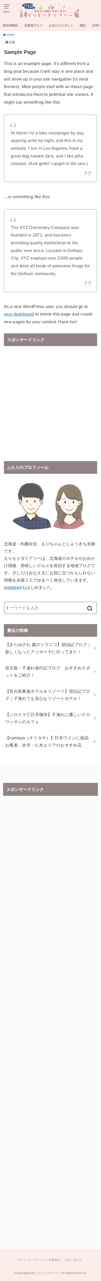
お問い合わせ (73, 1259)
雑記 (83, 25)
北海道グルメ (33, 25)
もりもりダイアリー (48, 1273)
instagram (13, 587)
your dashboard (19, 314)
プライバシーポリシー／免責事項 (38, 1259)
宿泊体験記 (10, 25)
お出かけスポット (61, 25)
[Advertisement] (50, 399)
